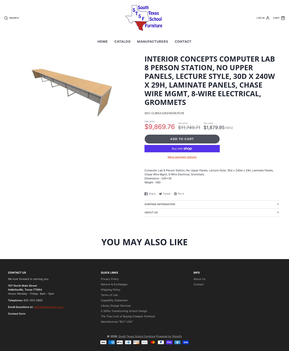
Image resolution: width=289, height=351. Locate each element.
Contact (183, 42)
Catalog (122, 42)
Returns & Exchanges (114, 284)
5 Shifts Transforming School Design (124, 311)
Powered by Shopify (169, 336)
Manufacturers (152, 42)
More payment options (182, 157)
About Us (199, 279)
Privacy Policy (110, 279)
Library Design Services (116, 305)
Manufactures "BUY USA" (117, 321)
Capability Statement (114, 300)
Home (103, 42)
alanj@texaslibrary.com (48, 307)
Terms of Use (109, 295)
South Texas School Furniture (136, 336)
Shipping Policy (110, 289)
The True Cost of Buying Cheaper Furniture (128, 316)
